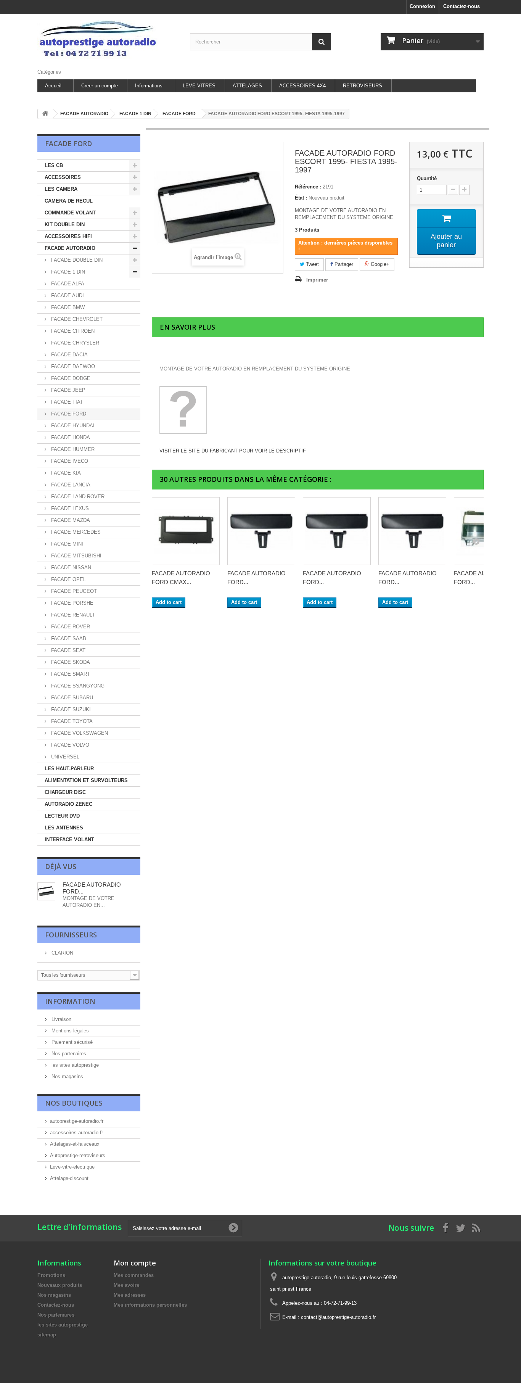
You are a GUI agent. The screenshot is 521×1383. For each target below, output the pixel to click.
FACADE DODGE (70, 378)
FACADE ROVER (70, 627)
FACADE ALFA (67, 284)
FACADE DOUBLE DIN (76, 260)
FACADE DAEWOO (72, 366)
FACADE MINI (66, 544)
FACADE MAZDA (70, 520)
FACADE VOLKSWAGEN (79, 733)
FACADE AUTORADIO (70, 248)
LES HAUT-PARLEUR (69, 768)
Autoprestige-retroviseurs (77, 1155)
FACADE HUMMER (72, 449)
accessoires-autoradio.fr (76, 1132)
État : (301, 198)
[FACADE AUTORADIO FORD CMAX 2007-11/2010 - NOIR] (186, 531)
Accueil (53, 86)
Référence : (308, 187)
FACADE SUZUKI (70, 709)
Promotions (51, 1275)
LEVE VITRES (199, 86)
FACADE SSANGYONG (77, 686)
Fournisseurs (71, 934)
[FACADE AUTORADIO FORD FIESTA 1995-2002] (412, 531)
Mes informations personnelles (150, 1305)
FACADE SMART (70, 674)
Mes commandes (134, 1275)
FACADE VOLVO (69, 745)
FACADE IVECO (69, 461)
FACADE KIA (65, 473)
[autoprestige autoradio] (107, 39)
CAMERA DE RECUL (69, 201)
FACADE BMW (67, 307)
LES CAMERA (61, 189)
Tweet (311, 264)
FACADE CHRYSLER (74, 343)
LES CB (54, 165)
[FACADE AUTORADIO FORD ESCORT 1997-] (337, 531)
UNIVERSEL (64, 757)
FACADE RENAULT (72, 615)
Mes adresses (130, 1295)
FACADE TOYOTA (71, 721)
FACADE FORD (68, 414)
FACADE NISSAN (70, 567)
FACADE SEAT (67, 650)
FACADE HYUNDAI (72, 425)
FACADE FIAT (66, 402)
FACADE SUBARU (71, 697)
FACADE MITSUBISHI (75, 556)
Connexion (422, 6)
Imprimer (317, 280)
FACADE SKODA (70, 662)
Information (70, 1001)
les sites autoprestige (74, 1065)
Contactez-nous (461, 6)
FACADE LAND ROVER (77, 496)
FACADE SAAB (68, 638)
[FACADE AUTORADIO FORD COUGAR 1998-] (261, 531)
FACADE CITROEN (72, 331)
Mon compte (135, 1262)
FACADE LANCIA (70, 485)
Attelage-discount (69, 1178)
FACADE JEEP (67, 390)
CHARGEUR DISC (65, 792)
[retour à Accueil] (45, 114)
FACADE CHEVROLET (76, 319)
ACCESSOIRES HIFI (68, 236)
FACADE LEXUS (69, 508)
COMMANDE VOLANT (70, 213)
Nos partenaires (68, 1053)
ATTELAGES (247, 86)
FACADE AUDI (67, 295)
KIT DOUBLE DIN (65, 224)
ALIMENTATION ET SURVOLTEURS (86, 780)
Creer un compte (99, 86)
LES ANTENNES (64, 828)
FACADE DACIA (69, 354)
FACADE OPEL (68, 579)
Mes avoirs (126, 1285)
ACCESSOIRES (63, 177)
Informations (148, 86)
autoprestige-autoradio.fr (76, 1121)
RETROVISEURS (362, 86)
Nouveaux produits (59, 1285)
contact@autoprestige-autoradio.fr (338, 1317)
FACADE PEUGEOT (73, 591)
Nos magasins (66, 1076)
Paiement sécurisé (71, 1042)
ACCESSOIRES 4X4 (302, 86)
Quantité (427, 178)
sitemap (46, 1335)
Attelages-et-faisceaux (75, 1144)
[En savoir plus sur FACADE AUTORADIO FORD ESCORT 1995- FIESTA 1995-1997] (46, 891)
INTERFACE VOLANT (69, 839)
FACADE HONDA (70, 437)
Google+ (379, 264)
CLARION (61, 953)
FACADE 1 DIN (67, 272)
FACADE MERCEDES (75, 532)
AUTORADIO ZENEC (68, 804)
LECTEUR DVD (62, 816)
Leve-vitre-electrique (72, 1167)
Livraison (60, 1019)
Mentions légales (69, 1031)
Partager (343, 264)
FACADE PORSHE (71, 603)
